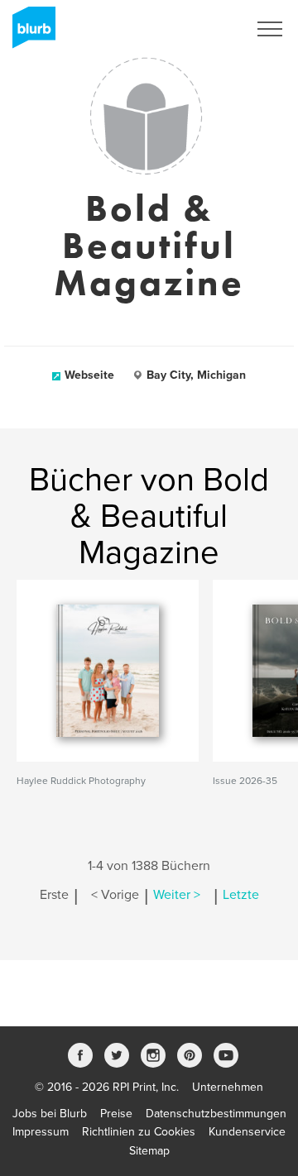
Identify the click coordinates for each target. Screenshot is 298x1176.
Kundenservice (247, 1132)
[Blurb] (28, 33)
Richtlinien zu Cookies (138, 1132)
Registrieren (195, 29)
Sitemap (149, 1151)
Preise (116, 1114)
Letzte (241, 895)
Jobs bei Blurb (49, 1114)
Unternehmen (227, 1087)
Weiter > (176, 895)
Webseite (89, 375)
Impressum (40, 1132)
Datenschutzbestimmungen (216, 1114)
